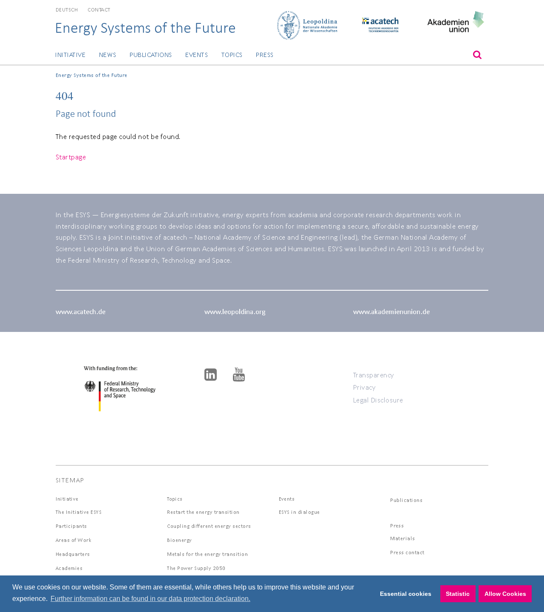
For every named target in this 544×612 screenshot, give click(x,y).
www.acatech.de (80, 311)
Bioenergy (179, 540)
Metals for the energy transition (207, 554)
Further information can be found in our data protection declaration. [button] (150, 598)
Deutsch (67, 9)
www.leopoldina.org (234, 311)
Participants (71, 526)
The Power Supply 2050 (196, 568)
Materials (402, 538)
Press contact (407, 552)
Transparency (373, 375)
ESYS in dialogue (299, 512)
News (107, 54)
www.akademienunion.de (391, 311)
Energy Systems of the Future (145, 28)
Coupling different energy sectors (209, 526)
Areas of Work (74, 540)
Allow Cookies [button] (505, 593)
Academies (69, 568)
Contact (99, 9)
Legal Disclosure (378, 400)
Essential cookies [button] (405, 593)
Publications (151, 54)
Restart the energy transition (203, 512)
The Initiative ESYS (79, 512)
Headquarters (73, 554)
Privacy (364, 387)
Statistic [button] (458, 593)
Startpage (71, 157)
